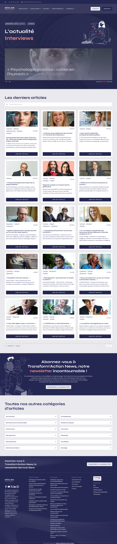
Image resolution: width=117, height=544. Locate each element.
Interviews (9, 133)
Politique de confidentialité (100, 492)
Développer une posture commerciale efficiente (56, 480)
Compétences (10, 226)
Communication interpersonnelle (59, 509)
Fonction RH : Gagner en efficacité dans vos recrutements (59, 492)
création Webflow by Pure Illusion (65, 543)
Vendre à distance (55, 525)
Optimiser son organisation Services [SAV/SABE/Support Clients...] (38, 505)
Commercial (9, 129)
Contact (107, 8)
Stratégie (88, 129)
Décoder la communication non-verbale (59, 500)
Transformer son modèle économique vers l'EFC (35, 490)
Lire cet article (21, 154)
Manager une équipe (55, 523)
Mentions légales (97, 490)
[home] (12, 8)
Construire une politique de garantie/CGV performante (57, 520)
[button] (23, 8)
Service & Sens (9, 23)
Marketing (16, 129)
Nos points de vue (76, 479)
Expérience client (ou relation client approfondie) (38, 501)
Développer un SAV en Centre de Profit (58, 532)
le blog (95, 8)
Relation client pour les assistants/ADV (56, 512)
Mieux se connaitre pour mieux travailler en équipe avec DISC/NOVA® (58, 505)
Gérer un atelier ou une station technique (58, 536)
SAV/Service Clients (11, 131)
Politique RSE (96, 494)
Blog (16, 23)
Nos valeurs (75, 484)
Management (10, 224)
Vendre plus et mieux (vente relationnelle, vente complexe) (58, 528)
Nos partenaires (76, 482)
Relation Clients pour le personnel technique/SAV (59, 516)
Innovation (52, 178)
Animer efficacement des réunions (59, 487)
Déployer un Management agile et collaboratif (38, 497)
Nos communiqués (77, 486)
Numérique (19, 131)
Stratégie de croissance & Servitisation (35, 493)
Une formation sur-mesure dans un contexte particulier (59, 496)
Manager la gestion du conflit (57, 489)
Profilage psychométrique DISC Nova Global (37, 480)
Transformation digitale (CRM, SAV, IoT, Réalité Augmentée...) (38, 509)
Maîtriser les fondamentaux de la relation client (59, 484)
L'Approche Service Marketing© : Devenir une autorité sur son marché (37, 485)
